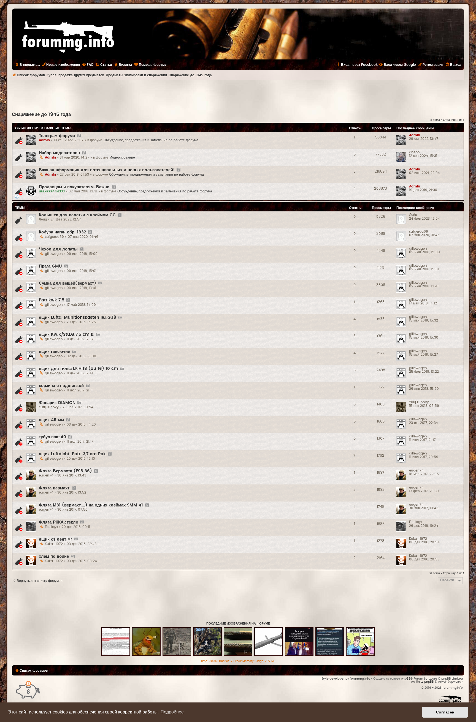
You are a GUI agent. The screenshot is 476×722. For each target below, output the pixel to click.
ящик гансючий (54, 352)
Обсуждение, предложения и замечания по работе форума (151, 140)
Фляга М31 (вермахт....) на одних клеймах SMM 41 (91, 505)
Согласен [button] (445, 712)
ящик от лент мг (55, 539)
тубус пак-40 (52, 437)
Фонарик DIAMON (57, 403)
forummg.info (360, 678)
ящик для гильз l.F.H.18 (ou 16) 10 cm (78, 369)
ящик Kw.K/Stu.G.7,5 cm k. (66, 335)
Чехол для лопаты (58, 249)
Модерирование (122, 157)
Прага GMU (50, 266)
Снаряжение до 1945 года (41, 114)
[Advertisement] (238, 95)
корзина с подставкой (61, 386)
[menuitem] (87, 64)
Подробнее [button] (172, 712)
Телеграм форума (57, 136)
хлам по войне (54, 556)
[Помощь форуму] (28, 689)
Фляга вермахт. (55, 488)
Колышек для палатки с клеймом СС (77, 215)
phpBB (405, 678)
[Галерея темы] (78, 136)
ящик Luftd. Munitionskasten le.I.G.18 (77, 317)
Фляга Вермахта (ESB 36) (65, 471)
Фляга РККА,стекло (58, 522)
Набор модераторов (59, 153)
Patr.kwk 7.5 (51, 300)
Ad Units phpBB (422, 681)
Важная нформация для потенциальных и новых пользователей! (107, 170)
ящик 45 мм (51, 420)
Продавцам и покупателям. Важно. (74, 187)
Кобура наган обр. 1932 (62, 232)
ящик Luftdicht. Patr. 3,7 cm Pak (72, 454)
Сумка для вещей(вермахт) (67, 283)
